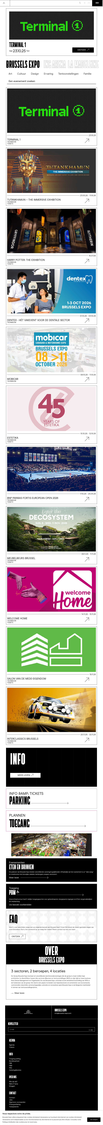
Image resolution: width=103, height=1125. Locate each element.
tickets (10, 144)
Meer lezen (14, 877)
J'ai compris (94, 1119)
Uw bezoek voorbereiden (20, 904)
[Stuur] (90, 1029)
